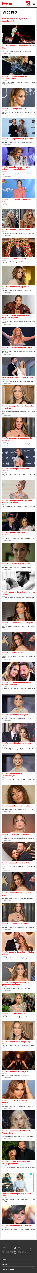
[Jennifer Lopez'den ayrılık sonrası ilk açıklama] (18, 427)
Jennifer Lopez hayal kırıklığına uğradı (17, 1042)
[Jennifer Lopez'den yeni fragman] (18, 1060)
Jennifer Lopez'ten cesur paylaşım (16, 287)
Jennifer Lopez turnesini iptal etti (15, 834)
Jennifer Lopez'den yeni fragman (15, 1072)
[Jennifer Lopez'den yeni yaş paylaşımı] (18, 611)
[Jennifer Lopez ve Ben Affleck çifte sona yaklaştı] (18, 581)
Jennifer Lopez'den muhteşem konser (17, 347)
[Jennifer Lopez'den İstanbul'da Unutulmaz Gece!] (18, 65)
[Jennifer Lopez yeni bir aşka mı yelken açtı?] (18, 188)
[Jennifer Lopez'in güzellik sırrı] (18, 97)
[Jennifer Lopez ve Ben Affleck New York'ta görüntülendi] (18, 1150)
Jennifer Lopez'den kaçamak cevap (16, 924)
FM (3, 1244)
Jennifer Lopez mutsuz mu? (13, 653)
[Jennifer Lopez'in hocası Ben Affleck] (18, 852)
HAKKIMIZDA (8, 1269)
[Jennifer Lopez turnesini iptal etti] (18, 823)
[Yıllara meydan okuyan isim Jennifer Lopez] (18, 1182)
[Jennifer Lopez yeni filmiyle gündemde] (18, 127)
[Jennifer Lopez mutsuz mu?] (18, 641)
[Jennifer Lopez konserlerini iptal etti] (18, 1214)
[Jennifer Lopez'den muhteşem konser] (18, 336)
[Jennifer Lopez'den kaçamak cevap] (18, 912)
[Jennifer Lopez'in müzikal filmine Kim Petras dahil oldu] (18, 1120)
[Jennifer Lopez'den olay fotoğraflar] (18, 552)
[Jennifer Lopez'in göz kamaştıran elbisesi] (18, 457)
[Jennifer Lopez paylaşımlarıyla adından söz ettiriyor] (18, 395)
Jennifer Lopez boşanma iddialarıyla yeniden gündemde (16, 684)
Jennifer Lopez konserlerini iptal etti (16, 1226)
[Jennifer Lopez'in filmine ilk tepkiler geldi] (18, 882)
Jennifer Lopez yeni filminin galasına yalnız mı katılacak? (17, 502)
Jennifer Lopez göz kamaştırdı (14, 1013)
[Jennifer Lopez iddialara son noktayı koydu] (18, 732)
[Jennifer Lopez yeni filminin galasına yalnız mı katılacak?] (18, 489)
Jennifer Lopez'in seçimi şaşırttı (15, 715)
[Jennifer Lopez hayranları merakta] (18, 794)
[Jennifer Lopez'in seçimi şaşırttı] (18, 703)
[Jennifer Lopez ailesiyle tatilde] (18, 247)
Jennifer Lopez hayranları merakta (16, 806)
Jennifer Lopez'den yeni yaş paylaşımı (17, 623)
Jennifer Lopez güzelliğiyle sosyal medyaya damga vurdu (15, 316)
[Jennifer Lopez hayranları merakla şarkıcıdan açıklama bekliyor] (18, 156)
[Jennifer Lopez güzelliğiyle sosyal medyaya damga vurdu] (18, 304)
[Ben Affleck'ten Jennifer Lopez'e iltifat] (18, 366)
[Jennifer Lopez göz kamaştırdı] (18, 1002)
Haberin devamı (7, 53)
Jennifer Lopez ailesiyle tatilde (14, 258)
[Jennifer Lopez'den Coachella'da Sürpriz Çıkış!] (18, 35)
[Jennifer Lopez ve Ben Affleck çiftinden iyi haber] (18, 941)
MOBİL (5, 1264)
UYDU (4, 1259)
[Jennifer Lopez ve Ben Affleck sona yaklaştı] (18, 521)
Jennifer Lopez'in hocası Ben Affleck (16, 863)
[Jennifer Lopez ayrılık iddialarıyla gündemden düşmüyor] (18, 971)
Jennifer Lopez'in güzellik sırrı (14, 109)
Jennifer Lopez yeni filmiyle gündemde (17, 139)
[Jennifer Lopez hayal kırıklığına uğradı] (18, 1030)
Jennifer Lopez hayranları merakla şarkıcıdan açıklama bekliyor (15, 168)
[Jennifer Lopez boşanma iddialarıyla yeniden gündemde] (18, 671)
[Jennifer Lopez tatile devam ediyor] (18, 218)
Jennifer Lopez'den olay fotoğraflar (16, 563)
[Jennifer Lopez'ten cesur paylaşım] (18, 275)
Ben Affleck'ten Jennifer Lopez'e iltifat (17, 377)
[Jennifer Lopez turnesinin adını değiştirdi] (18, 1089)
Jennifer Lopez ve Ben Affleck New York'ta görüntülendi (16, 1163)
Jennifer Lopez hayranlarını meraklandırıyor (13, 775)
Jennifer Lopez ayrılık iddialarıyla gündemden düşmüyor (15, 984)
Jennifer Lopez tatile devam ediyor (16, 230)
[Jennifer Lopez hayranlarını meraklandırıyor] (18, 762)
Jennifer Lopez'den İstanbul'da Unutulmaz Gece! (14, 78)
